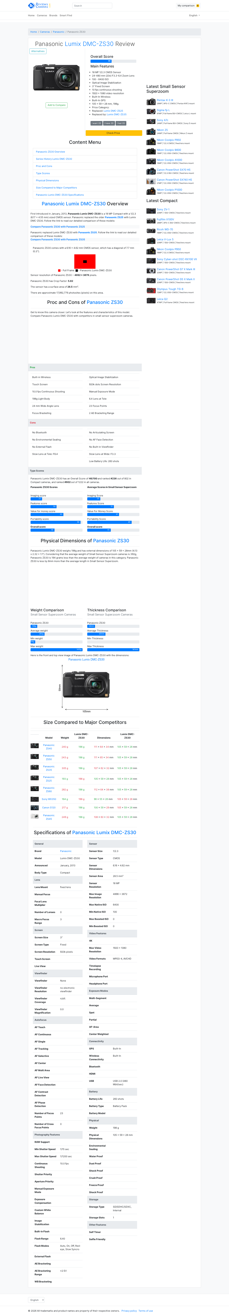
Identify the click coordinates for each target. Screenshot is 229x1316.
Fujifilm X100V (165, 219)
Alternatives (38, 51)
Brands (53, 15)
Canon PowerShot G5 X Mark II (176, 279)
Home (31, 15)
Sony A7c (162, 120)
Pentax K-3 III (165, 100)
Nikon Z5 (162, 129)
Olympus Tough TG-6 (170, 289)
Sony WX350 (49, 799)
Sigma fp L (163, 110)
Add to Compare (57, 105)
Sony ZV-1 (163, 209)
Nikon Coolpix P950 (169, 139)
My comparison (188, 5)
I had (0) (121, 123)
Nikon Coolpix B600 (169, 149)
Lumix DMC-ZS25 (113, 110)
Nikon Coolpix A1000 (169, 159)
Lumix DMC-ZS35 (116, 114)
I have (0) (109, 123)
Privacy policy (129, 1310)
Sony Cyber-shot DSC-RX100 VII (177, 259)
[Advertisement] (85, 342)
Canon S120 (48, 807)
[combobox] (92, 5)
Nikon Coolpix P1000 (169, 189)
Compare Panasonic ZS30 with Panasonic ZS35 (58, 239)
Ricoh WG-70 (165, 229)
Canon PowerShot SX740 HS (174, 179)
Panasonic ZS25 (114, 217)
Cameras (42, 15)
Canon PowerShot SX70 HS (174, 169)
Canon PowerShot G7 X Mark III (176, 269)
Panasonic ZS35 (87, 232)
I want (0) (96, 123)
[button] (114, 133)
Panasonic (58, 31)
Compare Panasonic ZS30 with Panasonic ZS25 (58, 226)
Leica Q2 (162, 299)
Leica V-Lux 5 (165, 239)
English (193, 15)
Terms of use (145, 1310)
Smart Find (66, 15)
